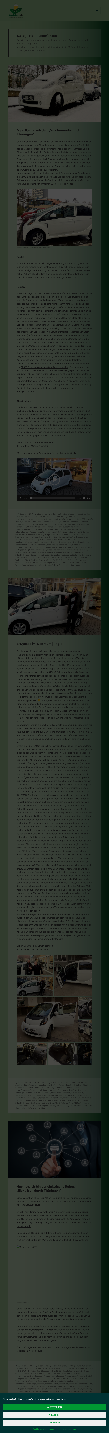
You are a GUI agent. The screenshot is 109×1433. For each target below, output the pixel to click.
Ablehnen (54, 1415)
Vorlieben (54, 1422)
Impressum (72, 1429)
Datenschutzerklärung (57, 1429)
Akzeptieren (54, 1407)
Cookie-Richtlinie (40, 1429)
